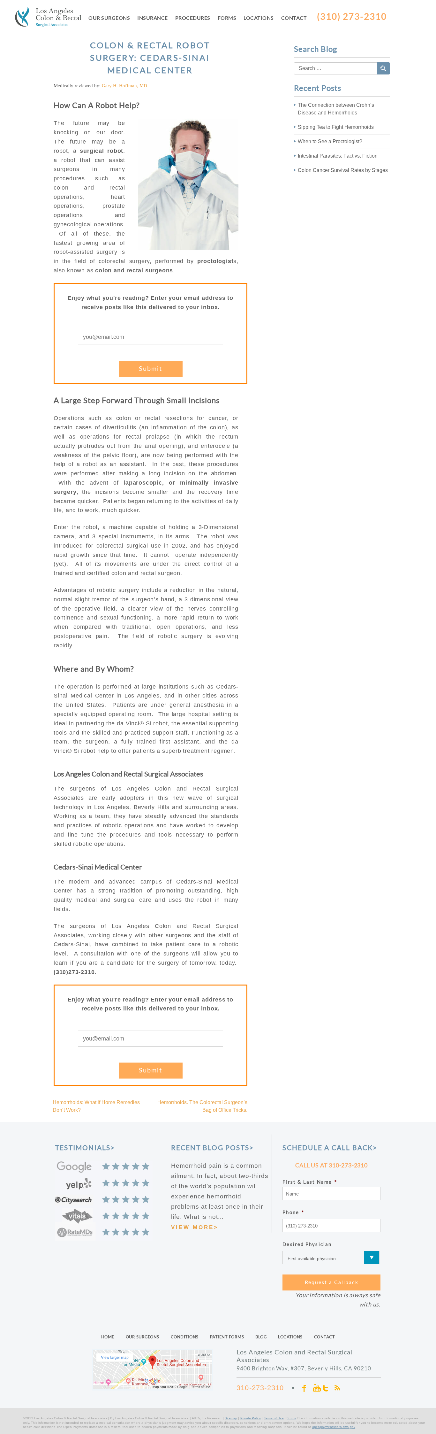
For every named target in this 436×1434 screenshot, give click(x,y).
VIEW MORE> (194, 1227)
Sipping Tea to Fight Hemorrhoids (336, 127)
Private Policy (250, 1418)
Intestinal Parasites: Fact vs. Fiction (338, 156)
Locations (259, 18)
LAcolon (51, 18)
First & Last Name (309, 1182)
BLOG (261, 1336)
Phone (293, 1212)
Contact (294, 18)
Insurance (152, 18)
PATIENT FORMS (227, 1336)
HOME (107, 1336)
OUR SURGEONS (142, 1336)
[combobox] (342, 68)
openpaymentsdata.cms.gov (333, 1427)
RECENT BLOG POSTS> (212, 1147)
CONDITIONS (185, 1336)
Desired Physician (307, 1244)
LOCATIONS (290, 1336)
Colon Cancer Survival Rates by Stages (343, 170)
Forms (227, 18)
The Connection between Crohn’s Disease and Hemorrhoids (336, 108)
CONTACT (324, 1336)
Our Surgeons (109, 18)
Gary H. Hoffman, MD (124, 85)
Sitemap (231, 1418)
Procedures (192, 18)
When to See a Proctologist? (330, 141)
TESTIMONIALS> (85, 1147)
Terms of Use (274, 1418)
